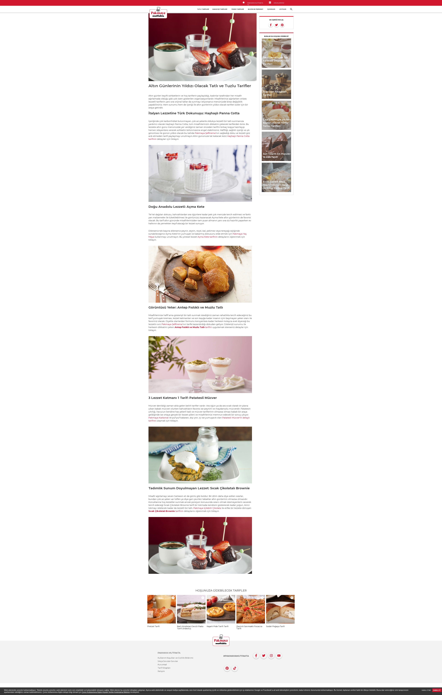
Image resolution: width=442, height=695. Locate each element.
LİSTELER (282, 9)
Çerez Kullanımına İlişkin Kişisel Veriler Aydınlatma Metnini (106, 692)
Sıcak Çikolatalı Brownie (161, 511)
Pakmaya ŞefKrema (205, 133)
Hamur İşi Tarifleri (219, 9)
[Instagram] (271, 655)
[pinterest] (282, 25)
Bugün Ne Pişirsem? (255, 9)
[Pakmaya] (221, 640)
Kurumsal (162, 664)
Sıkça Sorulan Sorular (168, 661)
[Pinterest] (227, 667)
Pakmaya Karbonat (158, 417)
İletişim (161, 671)
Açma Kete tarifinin (208, 237)
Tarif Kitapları (164, 668)
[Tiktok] (234, 667)
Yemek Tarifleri (237, 9)
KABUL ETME (426, 690)
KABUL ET (437, 690)
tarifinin (179, 511)
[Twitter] (263, 655)
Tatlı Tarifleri (203, 9)
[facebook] (270, 25)
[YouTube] (279, 655)
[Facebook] (256, 655)
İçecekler (271, 9)
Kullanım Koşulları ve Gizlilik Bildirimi (175, 658)
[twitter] (276, 25)
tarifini (193, 327)
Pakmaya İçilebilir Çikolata (207, 508)
